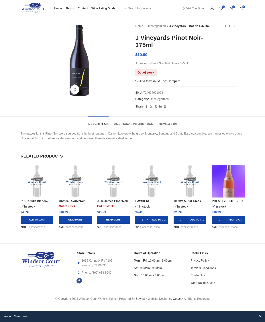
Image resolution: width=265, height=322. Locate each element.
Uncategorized (156, 26)
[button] (37, 220)
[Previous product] (225, 26)
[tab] (98, 122)
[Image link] (41, 259)
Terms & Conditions (203, 268)
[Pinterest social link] (156, 106)
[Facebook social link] (146, 106)
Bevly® (140, 298)
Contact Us (198, 275)
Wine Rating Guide (203, 282)
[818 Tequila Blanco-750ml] (37, 181)
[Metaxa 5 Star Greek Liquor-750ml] (190, 181)
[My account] (212, 8)
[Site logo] (33, 7)
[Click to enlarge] (74, 89)
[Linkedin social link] (160, 106)
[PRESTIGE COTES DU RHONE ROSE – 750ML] (228, 181)
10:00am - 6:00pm (149, 275)
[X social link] (151, 106)
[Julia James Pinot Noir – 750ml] (113, 181)
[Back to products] (230, 26)
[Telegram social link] (165, 106)
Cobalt (177, 298)
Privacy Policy (200, 260)
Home (139, 26)
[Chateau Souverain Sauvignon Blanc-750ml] (75, 181)
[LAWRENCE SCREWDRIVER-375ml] (151, 181)
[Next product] (234, 26)
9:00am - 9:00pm (148, 268)
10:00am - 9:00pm (153, 260)
